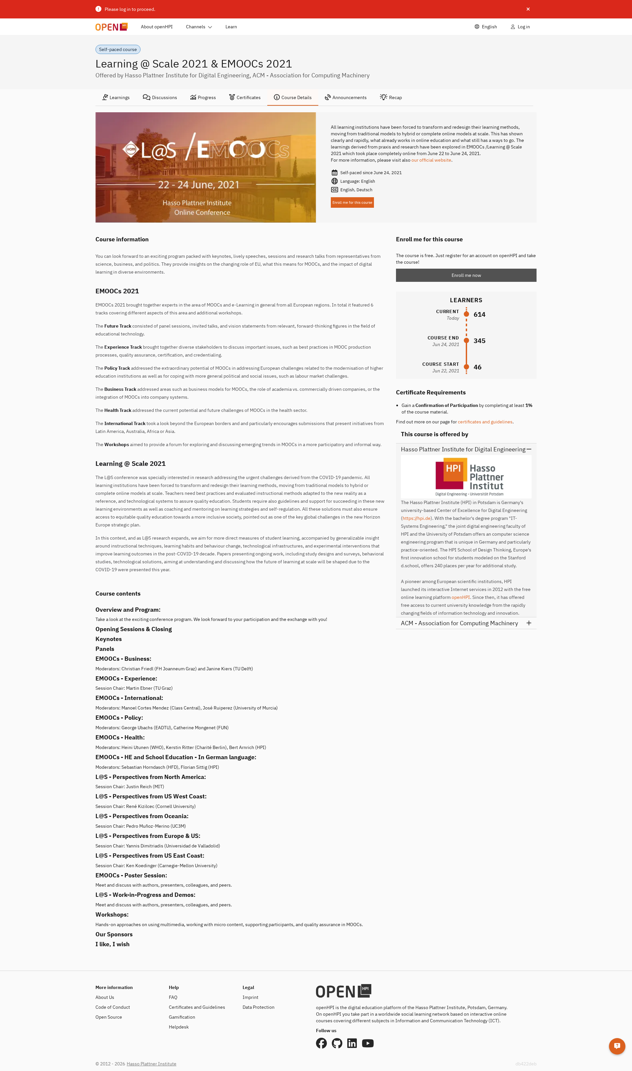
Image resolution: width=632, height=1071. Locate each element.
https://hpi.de (417, 518)
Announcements (349, 97)
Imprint (250, 997)
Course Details (296, 97)
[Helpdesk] (617, 1046)
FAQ (173, 997)
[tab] (115, 97)
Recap (395, 97)
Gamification (182, 1017)
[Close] (528, 9)
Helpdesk (179, 1027)
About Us (104, 997)
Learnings (120, 97)
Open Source (108, 1017)
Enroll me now (466, 275)
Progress (207, 97)
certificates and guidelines (485, 422)
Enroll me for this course (352, 202)
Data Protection (259, 1007)
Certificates (249, 97)
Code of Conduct (112, 1007)
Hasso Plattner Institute (151, 1064)
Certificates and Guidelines (197, 1007)
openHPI (461, 597)
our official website (431, 160)
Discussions (164, 97)
